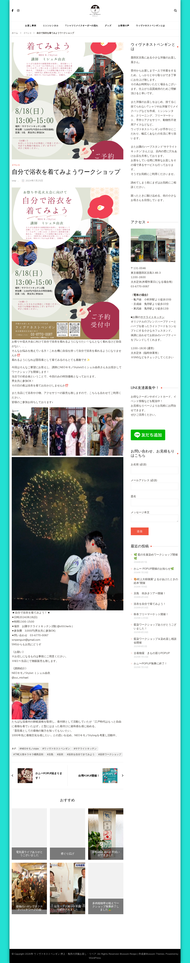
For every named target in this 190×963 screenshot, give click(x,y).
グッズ (108, 25)
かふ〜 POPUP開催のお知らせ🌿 (154, 569)
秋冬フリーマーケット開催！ (151, 614)
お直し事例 (30, 25)
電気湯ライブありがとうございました (29, 853)
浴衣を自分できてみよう (81, 754)
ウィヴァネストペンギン (57, 748)
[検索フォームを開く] (175, 10)
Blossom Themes (155, 954)
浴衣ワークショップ (110, 754)
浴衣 (60, 754)
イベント (16, 165)
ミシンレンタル (50, 25)
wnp (14, 180)
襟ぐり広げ (67, 853)
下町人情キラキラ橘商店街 (29, 754)
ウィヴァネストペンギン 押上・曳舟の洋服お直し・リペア (65, 954)
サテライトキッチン (86, 748)
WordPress (95, 958)
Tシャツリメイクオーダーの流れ (81, 25)
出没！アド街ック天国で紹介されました (67, 908)
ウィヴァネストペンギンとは (150, 25)
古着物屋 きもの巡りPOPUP (152, 653)
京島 (51, 754)
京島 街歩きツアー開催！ (150, 593)
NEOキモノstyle (30, 748)
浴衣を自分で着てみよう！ (150, 604)
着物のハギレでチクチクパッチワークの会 (29, 908)
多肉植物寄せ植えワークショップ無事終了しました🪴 (105, 906)
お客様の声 (123, 25)
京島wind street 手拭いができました (106, 853)
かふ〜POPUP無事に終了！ (150, 663)
